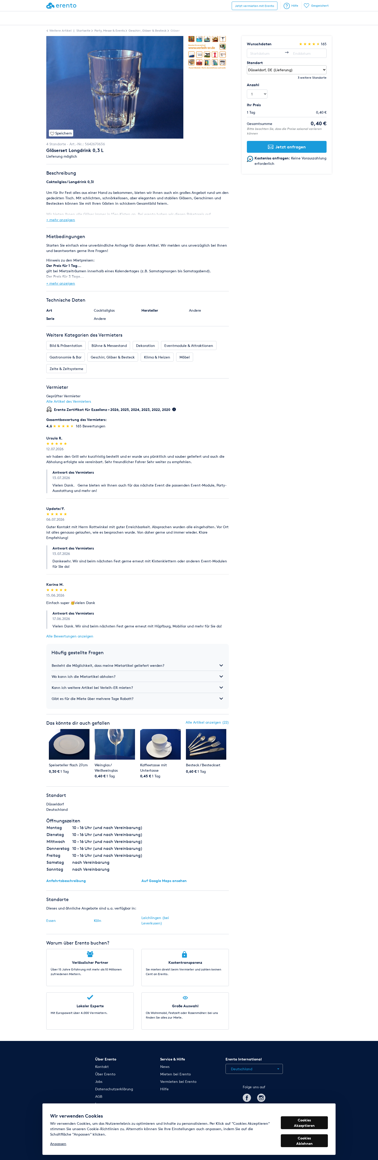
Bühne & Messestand (109, 345)
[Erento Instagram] (261, 1097)
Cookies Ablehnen (304, 1141)
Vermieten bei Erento (178, 1081)
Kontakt (102, 1066)
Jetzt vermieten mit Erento (254, 6)
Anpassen (58, 1143)
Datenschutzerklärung (114, 1089)
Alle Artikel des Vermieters (68, 401)
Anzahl (253, 85)
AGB (98, 1096)
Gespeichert (320, 5)
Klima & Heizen (157, 357)
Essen (51, 920)
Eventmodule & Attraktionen (188, 345)
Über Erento (105, 1074)
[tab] (137, 665)
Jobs (98, 1081)
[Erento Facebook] (247, 1097)
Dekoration (145, 345)
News (164, 1066)
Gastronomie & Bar (66, 357)
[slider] (64, 426)
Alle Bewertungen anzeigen (69, 636)
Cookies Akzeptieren (304, 1123)
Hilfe (294, 5)
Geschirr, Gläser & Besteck (113, 357)
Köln (97, 920)
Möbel (184, 357)
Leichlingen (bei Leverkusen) (155, 920)
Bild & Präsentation (66, 345)
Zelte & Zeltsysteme (66, 368)
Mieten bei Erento (175, 1074)
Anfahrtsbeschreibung (66, 880)
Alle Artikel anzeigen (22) (207, 722)
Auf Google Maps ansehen (164, 880)
